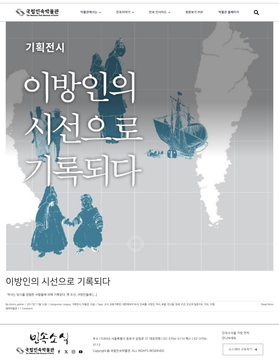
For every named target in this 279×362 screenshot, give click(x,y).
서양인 (151, 304)
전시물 (170, 304)
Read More (267, 304)
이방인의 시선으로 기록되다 (58, 282)
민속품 (143, 304)
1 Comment (26, 308)
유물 (164, 304)
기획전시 (76, 304)
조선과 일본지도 (195, 304)
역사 (158, 304)
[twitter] (66, 351)
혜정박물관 (11, 308)
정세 (177, 304)
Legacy (67, 304)
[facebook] (59, 351)
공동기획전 (115, 304)
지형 (212, 304)
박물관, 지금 (88, 304)
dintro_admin (16, 304)
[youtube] (80, 351)
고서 (106, 304)
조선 (183, 304)
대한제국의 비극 (130, 304)
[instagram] (73, 351)
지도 (206, 304)
